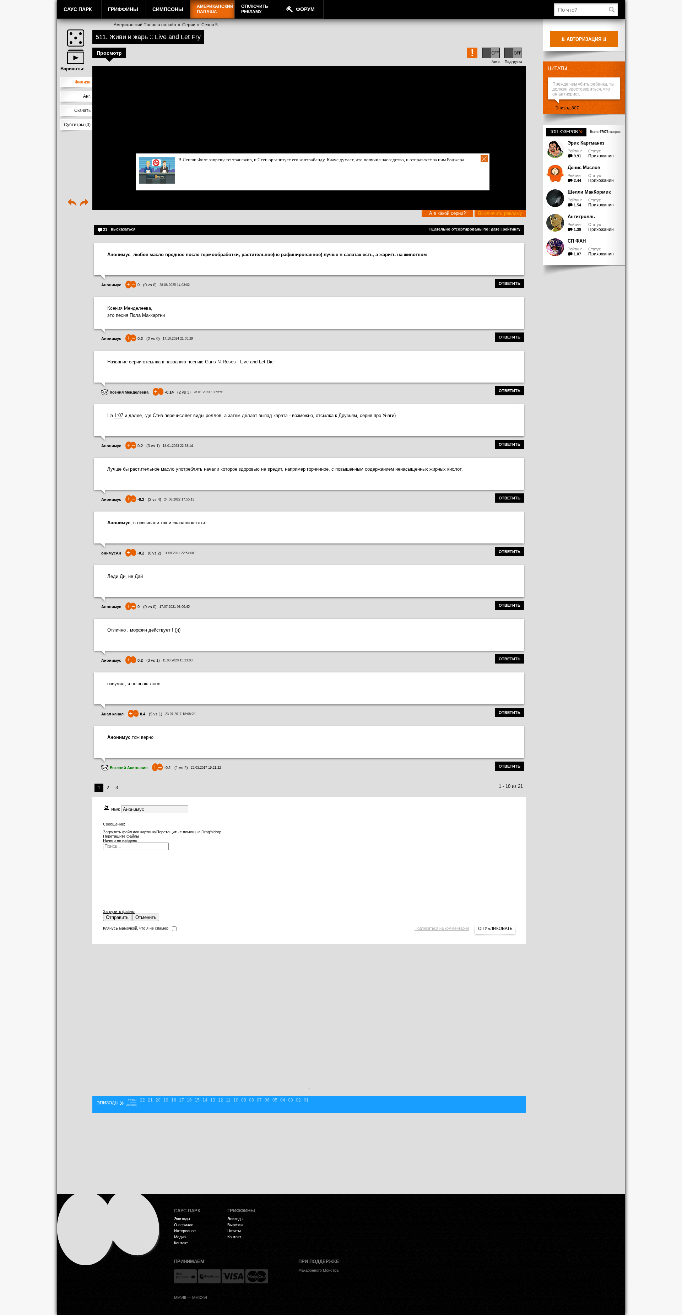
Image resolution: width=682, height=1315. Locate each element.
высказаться (123, 229)
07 (259, 1100)
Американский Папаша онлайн (145, 24)
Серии (188, 24)
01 (306, 1100)
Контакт (181, 1243)
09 (243, 1100)
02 (298, 1100)
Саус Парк (78, 9)
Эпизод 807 (567, 107)
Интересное (185, 1231)
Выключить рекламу (500, 213)
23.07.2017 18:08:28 (180, 714)
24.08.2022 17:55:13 (179, 499)
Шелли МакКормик (589, 192)
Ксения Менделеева (129, 308)
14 (204, 1100)
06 (267, 1100)
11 (228, 1100)
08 (251, 1100)
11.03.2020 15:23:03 (178, 660)
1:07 (118, 415)
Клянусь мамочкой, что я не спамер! (136, 928)
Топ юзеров (566, 131)
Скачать (82, 110)
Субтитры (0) (77, 124)
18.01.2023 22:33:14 (178, 446)
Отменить (145, 917)
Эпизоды (182, 1219)
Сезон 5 (209, 24)
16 (189, 1100)
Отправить (117, 917)
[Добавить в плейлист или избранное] (75, 56)
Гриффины (123, 9)
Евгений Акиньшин (129, 767)
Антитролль (581, 216)
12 (220, 1100)
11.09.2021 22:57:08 (179, 553)
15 (197, 1100)
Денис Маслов (584, 167)
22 (142, 1100)
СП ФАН (577, 241)
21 (150, 1100)
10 (235, 1100)
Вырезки (235, 1225)
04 (282, 1100)
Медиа (180, 1237)
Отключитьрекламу (254, 9)
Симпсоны (167, 9)
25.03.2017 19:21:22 (206, 767)
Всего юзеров (605, 132)
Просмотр (109, 53)
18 (173, 1100)
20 (158, 1100)
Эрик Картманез (586, 143)
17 (181, 1100)
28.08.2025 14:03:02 (174, 285)
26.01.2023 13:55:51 (209, 392)
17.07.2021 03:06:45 (174, 606)
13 (212, 1100)
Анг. (87, 96)
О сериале (183, 1225)
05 (274, 1100)
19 (165, 1100)
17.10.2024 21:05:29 (178, 338)
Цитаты (557, 68)
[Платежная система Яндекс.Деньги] (185, 1276)
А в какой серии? (447, 213)
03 (290, 1100)
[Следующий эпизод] (84, 203)
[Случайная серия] (75, 38)
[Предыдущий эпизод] (72, 203)
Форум (305, 9)
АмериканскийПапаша (215, 9)
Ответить (509, 283)
